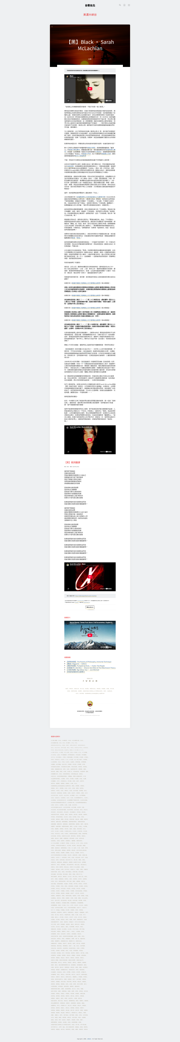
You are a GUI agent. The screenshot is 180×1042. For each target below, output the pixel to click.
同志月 (85, 809)
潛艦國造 (82, 912)
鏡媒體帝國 (72, 1000)
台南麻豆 (98, 152)
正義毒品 (54, 898)
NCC (68, 747)
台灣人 (86, 797)
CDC (53, 747)
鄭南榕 (62, 996)
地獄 (53, 828)
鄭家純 (67, 996)
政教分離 (75, 871)
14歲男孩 (65, 740)
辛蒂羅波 (60, 986)
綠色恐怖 (54, 938)
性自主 (53, 860)
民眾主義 (75, 900)
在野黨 (85, 826)
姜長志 (83, 836)
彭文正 (72, 852)
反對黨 (81, 790)
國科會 (86, 824)
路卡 (85, 984)
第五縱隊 (54, 931)
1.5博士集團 (54, 740)
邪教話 (81, 991)
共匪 (68, 778)
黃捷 (81, 1027)
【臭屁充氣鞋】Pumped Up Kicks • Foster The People (85, 666)
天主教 (85, 831)
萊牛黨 (82, 953)
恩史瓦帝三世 (69, 860)
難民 (53, 1015)
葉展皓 (73, 955)
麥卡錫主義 (83, 1024)
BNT (68, 745)
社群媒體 (72, 926)
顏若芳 (69, 1017)
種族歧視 (54, 929)
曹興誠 (78, 881)
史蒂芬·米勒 (81, 807)
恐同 (57, 860)
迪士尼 (74, 988)
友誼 (71, 790)
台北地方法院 (55, 795)
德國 (80, 855)
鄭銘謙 (82, 996)
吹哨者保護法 (59, 817)
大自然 (74, 831)
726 (76, 743)
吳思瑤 (70, 814)
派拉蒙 (67, 910)
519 (64, 743)
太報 (62, 833)
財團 (53, 979)
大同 (53, 831)
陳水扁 (67, 1010)
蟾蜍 (81, 967)
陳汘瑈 (72, 1010)
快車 (69, 857)
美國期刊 (57, 941)
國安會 (53, 821)
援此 (82, 869)
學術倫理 (72, 838)
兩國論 (70, 776)
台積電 (61, 805)
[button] (90, 607)
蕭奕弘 (74, 962)
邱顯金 (58, 993)
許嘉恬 (73, 972)
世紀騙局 (84, 754)
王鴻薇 (58, 919)
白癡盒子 (71, 922)
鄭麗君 (53, 998)
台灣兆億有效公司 (61, 800)
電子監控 (66, 1015)
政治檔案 (54, 874)
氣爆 (59, 905)
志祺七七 (58, 857)
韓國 (56, 1017)
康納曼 (63, 850)
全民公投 (54, 776)
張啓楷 (53, 852)
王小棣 (80, 917)
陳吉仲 (79, 1005)
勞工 (57, 788)
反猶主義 (59, 793)
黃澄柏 (85, 1027)
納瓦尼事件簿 (55, 936)
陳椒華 (62, 1010)
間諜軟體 (73, 1003)
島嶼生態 (110, 691)
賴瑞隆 (58, 984)
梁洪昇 (82, 893)
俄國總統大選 (58, 769)
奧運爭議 (85, 833)
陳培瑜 (53, 1008)
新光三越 (81, 876)
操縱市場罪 (54, 871)
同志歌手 (54, 812)
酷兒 (62, 998)
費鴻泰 (84, 979)
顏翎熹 (64, 1017)
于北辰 (71, 759)
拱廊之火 (73, 869)
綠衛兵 (59, 938)
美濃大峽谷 (92, 688)
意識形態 (54, 862)
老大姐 (78, 943)
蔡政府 (72, 957)
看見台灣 (77, 688)
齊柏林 (71, 688)
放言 (59, 871)
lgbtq (66, 750)
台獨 (53, 805)
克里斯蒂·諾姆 (84, 771)
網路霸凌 (68, 938)
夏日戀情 (79, 828)
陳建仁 (62, 1008)
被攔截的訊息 (64, 969)
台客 (90, 59)
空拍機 (87, 688)
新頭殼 (75, 879)
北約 (70, 788)
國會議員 (65, 824)
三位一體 (66, 752)
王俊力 (66, 917)
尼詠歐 (74, 845)
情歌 (80, 860)
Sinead (86, 747)
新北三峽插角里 (80, 156)
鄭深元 (77, 996)
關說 (83, 1003)
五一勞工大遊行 (78, 759)
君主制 (83, 812)
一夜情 (61, 752)
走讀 (71, 984)
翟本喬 (69, 943)
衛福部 (58, 969)
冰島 (81, 778)
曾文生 (83, 881)
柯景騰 (58, 893)
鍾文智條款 (54, 1000)
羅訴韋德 (83, 938)
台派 (68, 797)
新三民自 (75, 876)
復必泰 (69, 855)
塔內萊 (66, 828)
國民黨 (77, 824)
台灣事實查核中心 (79, 797)
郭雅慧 (77, 993)
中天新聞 (76, 757)
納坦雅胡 (74, 934)
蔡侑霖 (53, 957)
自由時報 (65, 948)
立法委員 (64, 929)
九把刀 (62, 759)
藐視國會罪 (80, 965)
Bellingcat (74, 745)
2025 (82, 740)
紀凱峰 (78, 931)
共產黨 (76, 778)
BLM (64, 745)
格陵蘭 (67, 893)
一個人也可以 (55, 752)
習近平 (65, 943)
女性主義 (54, 836)
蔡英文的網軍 (72, 960)
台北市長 (66, 795)
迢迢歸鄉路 (68, 988)
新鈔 (105, 691)
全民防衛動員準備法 (62, 776)
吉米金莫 (77, 809)
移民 (82, 926)
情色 (84, 860)
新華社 (66, 879)
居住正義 (79, 845)
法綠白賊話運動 (72, 907)
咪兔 (83, 817)
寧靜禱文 (68, 840)
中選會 (81, 757)
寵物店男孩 (79, 840)
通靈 (82, 988)
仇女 (59, 762)
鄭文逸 (72, 996)
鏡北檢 (66, 1000)
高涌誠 (65, 1022)
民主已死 (57, 900)
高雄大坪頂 (87, 154)
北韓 (74, 788)
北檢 (66, 788)
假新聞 (80, 769)
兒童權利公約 (55, 774)
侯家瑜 (80, 766)
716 (73, 743)
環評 (75, 919)
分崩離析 (54, 781)
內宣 (61, 774)
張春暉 (80, 691)
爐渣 (73, 914)
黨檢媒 (81, 1029)
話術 (58, 974)
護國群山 (75, 977)
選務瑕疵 (64, 991)
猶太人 (56, 917)
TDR (53, 750)
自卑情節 (83, 945)
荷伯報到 (54, 953)
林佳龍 (76, 886)
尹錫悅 (53, 845)
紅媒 (58, 934)
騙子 (82, 1020)
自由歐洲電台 (72, 948)
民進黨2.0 (58, 903)
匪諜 (77, 788)
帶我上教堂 (58, 850)
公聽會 (63, 778)
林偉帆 (53, 888)
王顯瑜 (53, 919)
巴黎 (87, 848)
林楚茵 (53, 891)
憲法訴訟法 (83, 864)
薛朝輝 (84, 962)
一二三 (81, 750)
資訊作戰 (69, 981)
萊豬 (87, 953)
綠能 (79, 936)
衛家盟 (53, 969)
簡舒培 (63, 931)
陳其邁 (98, 688)
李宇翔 (75, 883)
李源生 (53, 886)
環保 (67, 688)
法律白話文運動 (59, 907)
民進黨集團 (80, 903)
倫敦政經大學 (74, 769)
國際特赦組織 (65, 826)
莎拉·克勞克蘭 (80, 693)
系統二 (73, 931)
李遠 (62, 886)
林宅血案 (63, 888)
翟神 (74, 943)
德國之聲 (85, 855)
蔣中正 (60, 962)
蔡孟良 (62, 957)
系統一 (68, 931)
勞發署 (61, 788)
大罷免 (61, 831)
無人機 (82, 688)
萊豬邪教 (54, 955)
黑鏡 (73, 1029)
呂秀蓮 (74, 817)
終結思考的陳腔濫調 (68, 936)
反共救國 (76, 790)
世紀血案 (78, 754)
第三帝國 (82, 929)
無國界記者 (67, 914)
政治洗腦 (59, 874)
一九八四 (76, 750)
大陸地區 (80, 831)
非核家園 (85, 1015)
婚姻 (53, 838)
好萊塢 (59, 836)
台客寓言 (63, 797)
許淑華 (78, 972)
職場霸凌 (65, 945)
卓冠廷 (81, 788)
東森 (66, 886)
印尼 (62, 790)
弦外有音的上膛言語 (81, 850)
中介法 (53, 757)
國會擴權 (54, 824)
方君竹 (80, 879)
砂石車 (112, 688)
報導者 (61, 828)
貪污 (74, 979)
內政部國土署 (74, 774)
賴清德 (53, 984)
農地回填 (66, 986)
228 (60, 743)
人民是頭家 (54, 762)
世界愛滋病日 (71, 754)
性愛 (87, 857)
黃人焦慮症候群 (70, 1027)
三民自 (75, 752)
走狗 (67, 984)
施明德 (85, 879)
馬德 (69, 691)
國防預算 (58, 826)
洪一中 (53, 910)
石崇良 (53, 926)
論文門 (78, 974)
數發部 (65, 876)
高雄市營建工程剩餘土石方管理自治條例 (86, 283)
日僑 (53, 881)
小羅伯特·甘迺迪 (65, 843)
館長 (53, 1020)
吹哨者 (53, 817)
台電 (66, 805)
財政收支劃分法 (59, 979)
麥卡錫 (77, 1024)
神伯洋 (77, 926)
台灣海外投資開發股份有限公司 (59, 802)
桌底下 (72, 893)
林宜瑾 (73, 888)
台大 (77, 795)
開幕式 (68, 1003)
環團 (71, 919)
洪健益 (58, 910)
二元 (67, 759)
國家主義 (58, 821)
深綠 (77, 910)
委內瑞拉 (73, 836)
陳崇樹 (58, 1008)
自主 (78, 945)
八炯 (85, 776)
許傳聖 (68, 972)
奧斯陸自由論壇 (73, 833)
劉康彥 (62, 783)
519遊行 (68, 743)
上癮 (58, 754)
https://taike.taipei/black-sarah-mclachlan (86, 596)
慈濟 (58, 864)
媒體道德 (66, 838)
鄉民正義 (83, 993)
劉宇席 (53, 783)
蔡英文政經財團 (63, 960)
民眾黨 (80, 900)
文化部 (69, 876)
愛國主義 (59, 862)
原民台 (66, 790)
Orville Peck (78, 747)
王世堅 (61, 917)
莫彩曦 (73, 953)
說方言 (73, 974)
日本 (56, 881)
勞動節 (77, 786)
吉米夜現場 (70, 809)
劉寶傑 (58, 783)
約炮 (83, 931)
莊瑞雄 (59, 953)
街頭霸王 (85, 967)
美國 (53, 941)
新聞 (56, 879)
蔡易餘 (77, 957)
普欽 (74, 881)
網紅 (63, 938)
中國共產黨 (69, 757)
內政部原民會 (66, 774)
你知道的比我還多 (56, 766)
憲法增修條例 (70, 864)
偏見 (85, 769)
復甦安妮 (75, 855)
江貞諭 (63, 905)
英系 (67, 950)
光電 (65, 771)
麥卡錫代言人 (55, 1027)
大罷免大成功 (68, 831)
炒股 (53, 914)
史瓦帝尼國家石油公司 (57, 807)
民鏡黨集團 (54, 905)
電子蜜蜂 (72, 1015)
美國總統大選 (64, 941)
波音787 (85, 907)
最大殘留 (54, 883)
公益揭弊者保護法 (56, 778)
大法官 (56, 831)
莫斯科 (77, 953)
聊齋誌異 (54, 945)
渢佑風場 (54, 912)
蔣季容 (65, 962)
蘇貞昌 (72, 967)
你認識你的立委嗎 (66, 766)
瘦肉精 (66, 922)
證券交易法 (68, 977)
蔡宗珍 (67, 957)
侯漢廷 (85, 766)
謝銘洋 (58, 977)
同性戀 (78, 812)
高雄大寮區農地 (74, 150)
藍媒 (53, 965)
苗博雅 (62, 950)
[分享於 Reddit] (93, 681)
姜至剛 (78, 836)
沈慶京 (86, 905)
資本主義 (63, 981)
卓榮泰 (53, 790)
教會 (70, 874)
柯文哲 (53, 893)
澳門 (87, 912)
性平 (83, 857)
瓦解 (85, 919)
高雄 (108, 688)
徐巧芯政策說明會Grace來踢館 (59, 855)
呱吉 (79, 817)
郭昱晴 (72, 993)
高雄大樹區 (91, 147)
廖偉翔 (68, 850)
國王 (82, 824)
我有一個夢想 (59, 867)
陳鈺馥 (53, 1012)
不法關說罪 (64, 754)
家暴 (58, 840)
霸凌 (77, 1015)
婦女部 (56, 838)
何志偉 (74, 764)
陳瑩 (82, 1010)
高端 (69, 1022)
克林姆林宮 (76, 771)
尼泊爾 (69, 845)
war (71, 750)
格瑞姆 (62, 893)
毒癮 (80, 898)
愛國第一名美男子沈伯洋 (75, 862)
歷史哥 (59, 898)
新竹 (53, 879)
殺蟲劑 (67, 898)
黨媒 (77, 1029)
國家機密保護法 (73, 821)
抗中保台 (67, 869)
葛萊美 (78, 955)
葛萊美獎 (84, 955)
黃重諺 (58, 1029)
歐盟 (87, 895)
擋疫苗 (86, 869)
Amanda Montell (56, 745)
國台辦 (77, 819)
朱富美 (66, 883)
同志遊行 (66, 812)
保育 (64, 769)
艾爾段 (82, 948)
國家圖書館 (65, 821)
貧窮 (65, 979)
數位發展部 (54, 876)
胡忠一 (70, 945)
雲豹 (61, 1015)
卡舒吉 (58, 790)
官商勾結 (82, 838)
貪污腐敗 (79, 979)
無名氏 (61, 914)
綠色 (83, 936)
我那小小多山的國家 (75, 867)
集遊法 (80, 1012)
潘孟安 (76, 912)
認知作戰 (68, 974)
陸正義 (62, 1012)
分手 (58, 781)
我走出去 (66, 867)
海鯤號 (72, 910)
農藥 (63, 988)
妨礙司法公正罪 (66, 836)
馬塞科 (68, 1020)
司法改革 (54, 809)
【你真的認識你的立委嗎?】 (75, 672)
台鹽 (70, 805)
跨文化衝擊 (80, 984)
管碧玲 (59, 931)
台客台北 (57, 797)
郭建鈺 (67, 993)
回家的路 (72, 819)
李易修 (85, 883)
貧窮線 (69, 979)
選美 (69, 991)
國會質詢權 (72, 824)
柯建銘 (85, 891)
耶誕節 (83, 943)
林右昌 (58, 888)
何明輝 (79, 764)
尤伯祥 (85, 843)
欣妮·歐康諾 (81, 895)
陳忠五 (67, 1008)
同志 (81, 809)
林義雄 (62, 891)
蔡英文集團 (54, 962)
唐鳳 (62, 819)
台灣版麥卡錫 (71, 802)
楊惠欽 (53, 895)
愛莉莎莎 (54, 864)
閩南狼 (78, 1003)
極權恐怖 (58, 895)
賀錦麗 (58, 981)
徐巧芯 (82, 852)
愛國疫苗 (65, 862)
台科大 (56, 805)
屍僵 (84, 845)
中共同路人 (59, 757)
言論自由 (59, 972)
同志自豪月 (60, 812)
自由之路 (54, 948)
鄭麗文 (58, 998)
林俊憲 (81, 886)
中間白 (86, 757)
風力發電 (75, 1017)
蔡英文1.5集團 (55, 960)
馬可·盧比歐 (62, 1020)
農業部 (71, 986)
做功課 (53, 771)
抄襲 (62, 869)
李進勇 (58, 886)
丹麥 (53, 759)
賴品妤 (79, 981)
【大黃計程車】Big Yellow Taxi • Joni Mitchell (82, 670)
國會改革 (59, 824)
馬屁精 (73, 1020)
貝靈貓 (80, 977)
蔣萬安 (69, 962)
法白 (65, 907)
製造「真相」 (76, 238)
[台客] (90, 704)
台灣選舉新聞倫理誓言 (81, 802)
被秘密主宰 (72, 969)
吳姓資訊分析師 (55, 814)
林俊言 (86, 886)
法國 (53, 907)
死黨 (63, 898)
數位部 (60, 876)
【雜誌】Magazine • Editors (76, 664)
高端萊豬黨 (74, 1022)
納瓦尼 (79, 934)
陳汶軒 (77, 1010)
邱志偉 (86, 991)
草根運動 (76, 950)
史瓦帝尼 (75, 805)
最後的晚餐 (60, 883)
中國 (64, 757)
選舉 (73, 991)
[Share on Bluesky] (86, 681)
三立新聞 (85, 752)
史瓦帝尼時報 (67, 807)
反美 (69, 793)
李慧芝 (80, 883)
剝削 (74, 781)
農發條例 (77, 986)
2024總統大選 (76, 740)
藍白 (56, 965)
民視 (85, 900)
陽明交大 (68, 1012)
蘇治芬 (61, 967)
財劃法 (85, 977)
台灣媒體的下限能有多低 (73, 800)
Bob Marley (82, 745)
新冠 (86, 876)
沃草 (72, 905)
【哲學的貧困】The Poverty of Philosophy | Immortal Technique (88, 661)
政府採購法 (68, 871)
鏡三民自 (60, 1000)
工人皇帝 (74, 848)
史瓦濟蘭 (74, 807)
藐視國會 (73, 965)
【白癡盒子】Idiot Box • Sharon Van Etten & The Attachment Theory (91, 668)
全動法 (81, 774)
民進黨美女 (73, 903)
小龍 (81, 843)
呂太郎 (66, 817)
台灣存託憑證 (84, 800)
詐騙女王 (84, 972)
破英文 (62, 926)
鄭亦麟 (58, 996)
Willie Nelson (59, 750)
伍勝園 (53, 764)
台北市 (61, 795)
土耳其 (75, 826)
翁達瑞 (60, 943)
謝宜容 (53, 977)
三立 (80, 752)
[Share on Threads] (89, 681)
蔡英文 (82, 957)
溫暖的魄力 (70, 912)
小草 (78, 843)
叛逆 (83, 793)
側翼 (57, 771)
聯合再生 (59, 945)
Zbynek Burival (86, 602)
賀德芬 (53, 981)
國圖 (82, 819)
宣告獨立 (54, 840)
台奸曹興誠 (82, 795)
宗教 (77, 838)
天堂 (53, 833)
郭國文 (62, 993)
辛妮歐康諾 (54, 986)
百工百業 (54, 924)
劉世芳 (82, 781)
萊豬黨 (59, 955)
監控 (72, 924)
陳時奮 (53, 1010)
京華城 (85, 759)
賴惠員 (84, 981)
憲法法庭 (77, 864)
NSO (72, 747)
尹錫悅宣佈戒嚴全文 (61, 845)
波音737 (79, 907)
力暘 (72, 783)
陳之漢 (69, 1005)
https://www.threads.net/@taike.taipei (91, 715)
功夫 (76, 783)
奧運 (80, 833)
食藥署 (84, 1017)
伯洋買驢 (58, 764)
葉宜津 (68, 955)
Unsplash (77, 602)
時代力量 (69, 881)
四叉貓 (66, 819)
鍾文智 (80, 998)
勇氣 (73, 786)
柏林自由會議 (79, 891)
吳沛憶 (75, 814)
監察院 (68, 924)
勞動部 (82, 786)
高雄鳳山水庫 (106, 154)
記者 (64, 972)
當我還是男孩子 (55, 922)
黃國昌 (77, 1027)
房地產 (58, 869)
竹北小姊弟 (75, 929)
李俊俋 (70, 883)
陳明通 (72, 1008)
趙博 (75, 984)
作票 (84, 764)
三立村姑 (54, 754)
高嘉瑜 (60, 1022)
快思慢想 (64, 857)
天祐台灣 (57, 833)
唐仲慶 (58, 819)
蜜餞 (77, 967)
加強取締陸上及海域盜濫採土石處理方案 (91, 197)
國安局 (86, 819)
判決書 (69, 781)
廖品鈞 (73, 850)
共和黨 (71, 778)
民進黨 (53, 903)
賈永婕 (74, 981)
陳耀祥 (86, 1010)
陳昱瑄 (77, 1008)
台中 (87, 793)
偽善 (61, 771)
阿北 (58, 1005)
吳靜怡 (85, 814)
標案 (63, 895)
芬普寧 (58, 950)
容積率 (62, 840)
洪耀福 (62, 910)
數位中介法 (79, 874)
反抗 (85, 790)
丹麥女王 (57, 759)
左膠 (83, 848)
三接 (71, 752)
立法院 (69, 929)
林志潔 (78, 888)
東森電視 (71, 886)
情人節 (75, 860)
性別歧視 (78, 857)
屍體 (53, 848)
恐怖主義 (62, 860)
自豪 (78, 948)
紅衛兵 (68, 934)
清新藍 (81, 910)
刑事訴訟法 (64, 781)
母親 (72, 898)
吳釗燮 (80, 814)
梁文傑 (77, 893)
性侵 (73, 857)
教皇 (74, 874)
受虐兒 (78, 793)
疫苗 (62, 922)
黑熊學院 (68, 1029)
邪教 (77, 991)
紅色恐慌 (63, 934)
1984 (70, 740)
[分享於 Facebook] (83, 681)
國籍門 (53, 826)
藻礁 (53, 967)
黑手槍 (62, 1029)
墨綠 (71, 828)
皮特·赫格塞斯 (61, 924)
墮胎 (75, 828)
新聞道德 (61, 879)
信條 (68, 769)
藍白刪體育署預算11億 (64, 965)
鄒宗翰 (53, 996)
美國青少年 (72, 941)
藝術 (85, 965)
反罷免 (65, 793)
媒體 (61, 838)
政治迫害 (65, 874)
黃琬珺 (53, 1029)
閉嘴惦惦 (63, 1003)
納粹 (61, 936)
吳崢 (66, 814)
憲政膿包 (63, 864)
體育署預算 (54, 1022)
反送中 (73, 793)
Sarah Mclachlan (80, 600)
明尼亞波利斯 (62, 881)
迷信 (78, 988)
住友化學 (64, 764)
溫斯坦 (65, 912)
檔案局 (74, 895)
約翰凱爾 (54, 934)
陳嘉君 (84, 1005)
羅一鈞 (77, 938)
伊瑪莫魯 (84, 762)
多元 (84, 828)
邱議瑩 (103, 688)
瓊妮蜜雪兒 (80, 919)
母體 (76, 898)
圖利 (71, 826)
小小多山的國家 (55, 843)
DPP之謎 (63, 747)
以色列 (67, 762)
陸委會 (58, 1012)
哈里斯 (53, 819)
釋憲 (66, 998)
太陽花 (66, 833)
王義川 (85, 917)
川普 (69, 848)
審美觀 (73, 840)
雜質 (85, 1012)
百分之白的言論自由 (80, 922)
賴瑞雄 (62, 984)
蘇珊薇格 (67, 967)
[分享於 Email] (96, 681)
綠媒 (76, 936)
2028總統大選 (55, 743)
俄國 (53, 769)
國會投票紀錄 (81, 821)
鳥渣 (73, 1024)
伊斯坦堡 (78, 762)
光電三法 (70, 771)
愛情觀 (84, 862)
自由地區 (59, 948)
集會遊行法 (74, 1012)
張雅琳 (67, 852)
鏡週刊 (81, 1000)
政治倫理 (81, 871)
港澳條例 (59, 912)
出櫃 (85, 778)
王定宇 (71, 917)
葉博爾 (63, 955)
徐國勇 (77, 852)
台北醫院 (72, 795)
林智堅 (83, 888)
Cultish (57, 747)
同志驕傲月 (73, 812)
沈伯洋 (76, 905)
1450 (60, 740)
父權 (77, 914)
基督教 (56, 828)
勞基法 (53, 788)
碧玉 (67, 926)
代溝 (63, 762)
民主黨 (69, 900)
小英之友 (73, 843)
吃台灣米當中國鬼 (61, 809)
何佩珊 (69, 764)
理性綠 (62, 919)
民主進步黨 (64, 900)
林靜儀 (72, 891)
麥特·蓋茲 (62, 1027)
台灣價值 (54, 800)
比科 (53, 900)
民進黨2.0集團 (66, 903)
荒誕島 (81, 950)
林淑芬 (58, 891)
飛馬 (80, 1017)
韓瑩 (60, 1017)
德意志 (53, 857)
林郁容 (67, 891)
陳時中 (82, 1008)
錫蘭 (76, 998)
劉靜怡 (67, 783)
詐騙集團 (54, 974)
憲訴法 (53, 867)
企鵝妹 (72, 762)
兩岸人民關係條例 (77, 776)
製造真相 (82, 969)
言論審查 (54, 972)
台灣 (72, 797)
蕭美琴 (79, 962)
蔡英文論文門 (80, 960)
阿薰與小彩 (64, 1005)
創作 (78, 781)
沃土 (68, 905)
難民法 (56, 1015)
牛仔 (84, 914)
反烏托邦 (54, 793)
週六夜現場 (54, 991)
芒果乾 (53, 950)
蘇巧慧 (56, 967)
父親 (81, 914)
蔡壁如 (58, 957)
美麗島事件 (54, 943)
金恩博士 (71, 998)
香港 (56, 1020)
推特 (78, 869)
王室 (76, 917)
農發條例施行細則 (56, 988)
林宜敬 (68, 888)
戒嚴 (82, 867)
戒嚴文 (53, 869)
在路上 (80, 826)
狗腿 (53, 917)
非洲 (53, 1017)
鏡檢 (77, 1000)
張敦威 (58, 852)
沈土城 (81, 905)
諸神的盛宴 (84, 974)
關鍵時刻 (54, 1005)
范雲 (71, 950)
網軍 (73, 938)
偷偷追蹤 (70, 166)
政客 (63, 871)
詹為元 (62, 974)
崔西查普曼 (64, 848)
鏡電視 (86, 1000)
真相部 (82, 924)
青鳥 (81, 1015)
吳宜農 (62, 814)
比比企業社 (85, 898)
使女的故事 (74, 766)
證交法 (62, 977)
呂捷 (70, 817)
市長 (53, 850)
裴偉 (77, 969)
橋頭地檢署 (74, 691)
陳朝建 (58, 1010)
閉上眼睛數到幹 (55, 1003)
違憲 (59, 991)
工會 (79, 848)
